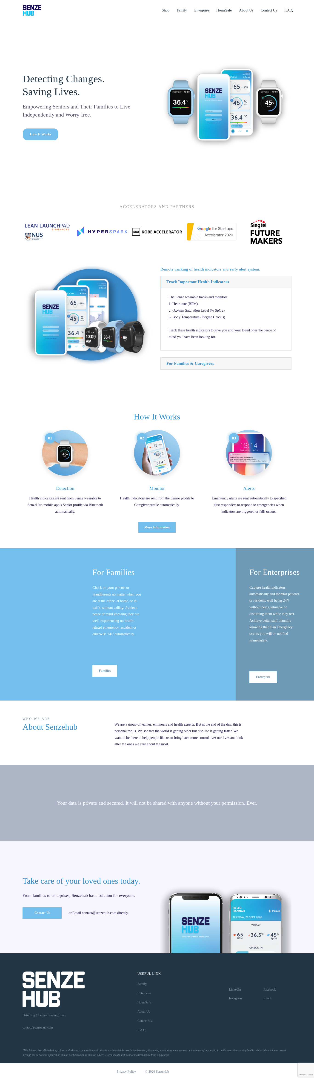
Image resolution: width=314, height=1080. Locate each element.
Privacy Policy (126, 1071)
